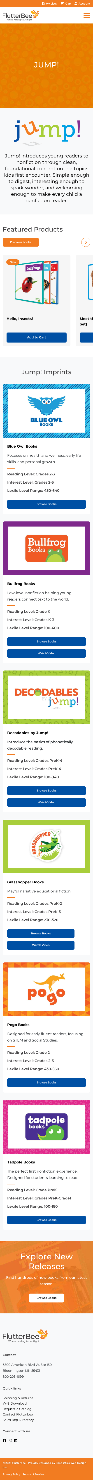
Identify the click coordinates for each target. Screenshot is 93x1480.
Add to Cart (36, 337)
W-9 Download (15, 1403)
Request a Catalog (17, 1409)
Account (84, 3)
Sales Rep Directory (18, 1420)
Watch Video (46, 653)
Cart (68, 3)
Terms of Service (33, 1474)
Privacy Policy (11, 1474)
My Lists (51, 3)
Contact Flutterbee (18, 1414)
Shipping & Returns (18, 1398)
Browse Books (46, 504)
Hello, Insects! (20, 319)
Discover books (20, 242)
